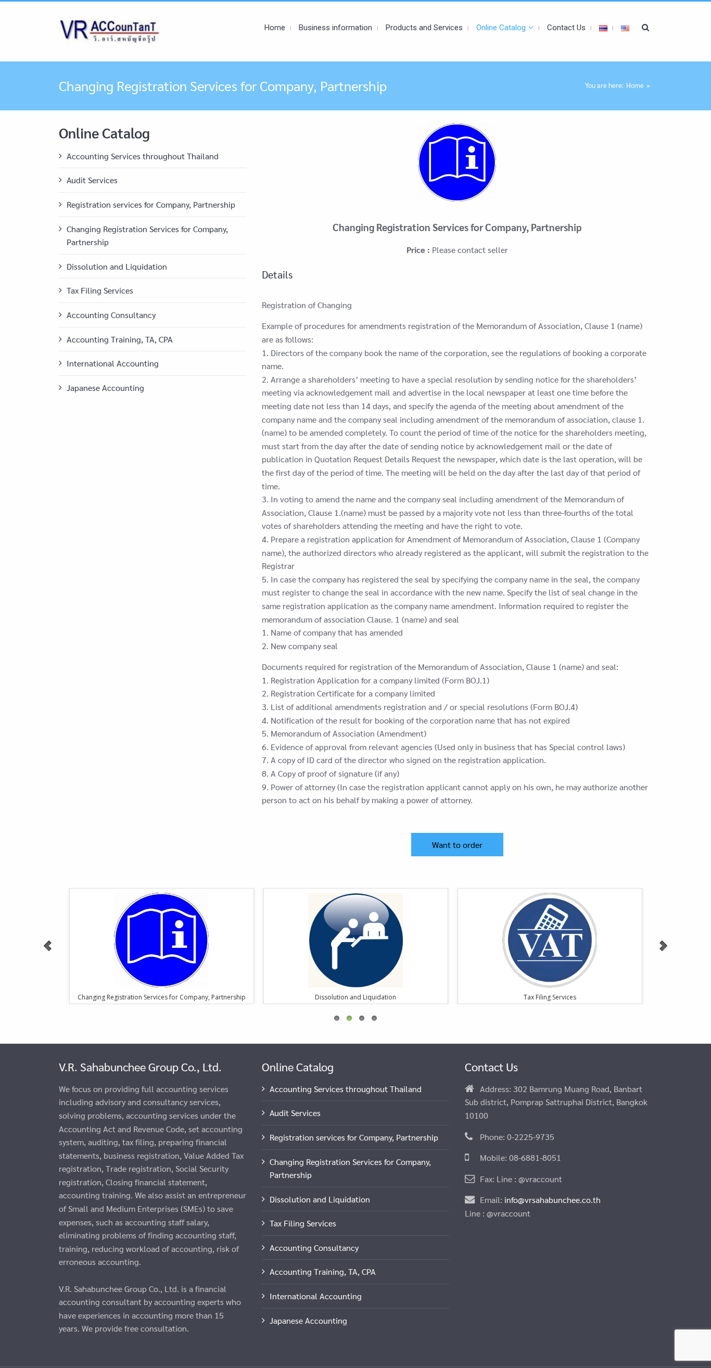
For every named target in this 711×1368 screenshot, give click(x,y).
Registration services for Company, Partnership (151, 204)
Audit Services (92, 179)
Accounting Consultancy (111, 314)
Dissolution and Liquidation (117, 266)
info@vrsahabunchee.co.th (552, 1199)
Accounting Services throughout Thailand (143, 155)
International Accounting (113, 363)
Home (635, 85)
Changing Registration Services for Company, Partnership (147, 235)
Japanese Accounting (105, 387)
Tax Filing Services (100, 290)
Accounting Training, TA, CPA (120, 339)
